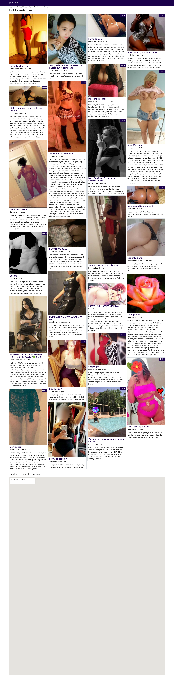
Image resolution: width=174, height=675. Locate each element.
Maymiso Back (95, 39)
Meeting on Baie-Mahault (140, 206)
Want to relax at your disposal (103, 265)
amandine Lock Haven (21, 66)
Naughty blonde (135, 258)
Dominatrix (15, 447)
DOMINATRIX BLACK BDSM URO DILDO (65, 318)
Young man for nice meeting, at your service (106, 440)
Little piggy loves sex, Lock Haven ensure (27, 109)
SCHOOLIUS (13, 3)
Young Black (133, 314)
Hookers (12, 7)
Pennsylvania (33, 7)
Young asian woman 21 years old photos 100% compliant (65, 66)
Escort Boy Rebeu (19, 209)
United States (22, 7)
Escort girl (93, 366)
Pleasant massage (97, 99)
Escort (13, 275)
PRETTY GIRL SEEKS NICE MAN (104, 306)
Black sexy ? (55, 389)
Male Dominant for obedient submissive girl (102, 179)
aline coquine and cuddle (61, 153)
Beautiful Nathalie (136, 145)
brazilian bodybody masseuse (142, 52)
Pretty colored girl (58, 459)
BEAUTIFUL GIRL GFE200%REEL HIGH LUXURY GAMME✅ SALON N (28, 355)
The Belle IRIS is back (138, 426)
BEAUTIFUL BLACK (58, 249)
